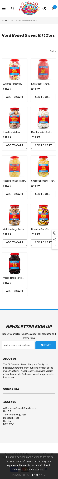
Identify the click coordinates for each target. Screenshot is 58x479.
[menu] (3, 8)
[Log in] (44, 8)
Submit (46, 345)
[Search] (13, 8)
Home (4, 20)
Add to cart (14, 96)
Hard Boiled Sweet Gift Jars (24, 20)
